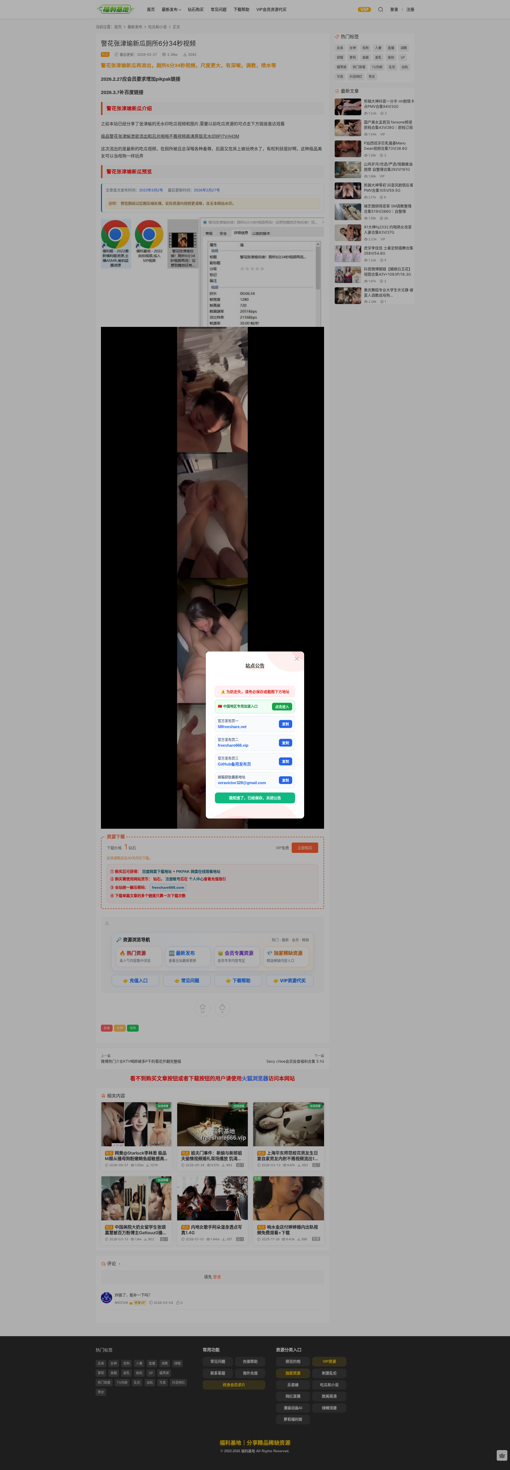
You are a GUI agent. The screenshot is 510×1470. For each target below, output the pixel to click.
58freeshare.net (232, 726)
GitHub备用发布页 (234, 764)
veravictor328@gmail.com (242, 782)
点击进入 (282, 706)
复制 (285, 724)
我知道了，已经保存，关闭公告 (255, 798)
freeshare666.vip (233, 745)
